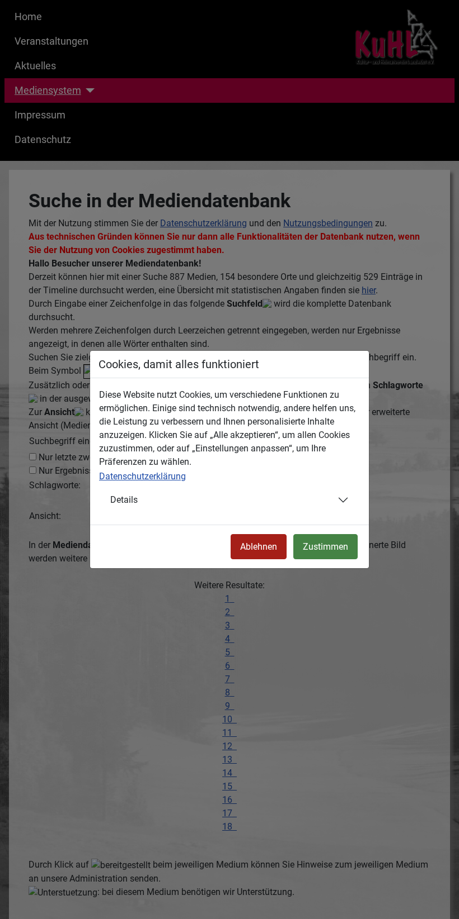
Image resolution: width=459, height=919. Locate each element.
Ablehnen (258, 546)
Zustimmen (325, 546)
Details (124, 499)
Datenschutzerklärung (142, 476)
